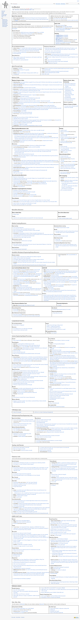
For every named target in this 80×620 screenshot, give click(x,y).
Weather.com (19, 72)
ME (60, 28)
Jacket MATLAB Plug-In (66, 183)
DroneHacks (50, 102)
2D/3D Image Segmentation (34, 345)
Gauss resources (58, 378)
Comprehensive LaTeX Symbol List (31, 57)
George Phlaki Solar (17, 486)
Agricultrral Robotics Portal (34, 108)
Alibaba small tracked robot (56, 530)
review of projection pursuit (18, 381)
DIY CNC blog (47, 284)
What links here (4, 19)
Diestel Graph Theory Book (32, 364)
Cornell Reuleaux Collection (27, 90)
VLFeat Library (63, 146)
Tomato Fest (18, 497)
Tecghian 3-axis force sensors (31, 201)
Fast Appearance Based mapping (29, 120)
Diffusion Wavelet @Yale (40, 400)
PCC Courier (19, 504)
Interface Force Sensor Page (43, 200)
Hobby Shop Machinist (30, 271)
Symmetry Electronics (22, 179)
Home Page (53, 332)
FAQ (26, 611)
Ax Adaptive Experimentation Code (61, 227)
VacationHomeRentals (63, 71)
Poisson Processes (57, 382)
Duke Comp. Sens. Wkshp (38, 372)
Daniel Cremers (16, 350)
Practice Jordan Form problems (46, 448)
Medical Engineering (37, 19)
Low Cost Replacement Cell (34, 462)
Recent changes (4, 14)
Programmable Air (64, 155)
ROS (14, 117)
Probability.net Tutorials (58, 375)
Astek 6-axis (15, 203)
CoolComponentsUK (26, 191)
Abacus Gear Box (64, 168)
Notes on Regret (53, 366)
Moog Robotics (21, 186)
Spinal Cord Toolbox (17, 423)
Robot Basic (63, 173)
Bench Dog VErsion (51, 155)
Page (11, 3)
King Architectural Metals (18, 467)
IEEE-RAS (67, 83)
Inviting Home (21, 473)
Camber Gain (29, 572)
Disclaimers (22, 617)
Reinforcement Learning (26, 240)
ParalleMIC (21, 89)
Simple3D (57, 277)
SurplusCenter (66, 165)
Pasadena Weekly (48, 72)
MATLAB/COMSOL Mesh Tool (18, 428)
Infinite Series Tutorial (54, 406)
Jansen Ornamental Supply (29, 467)
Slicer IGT (28, 423)
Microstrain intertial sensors (66, 142)
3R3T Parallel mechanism (37, 164)
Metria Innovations (64, 131)
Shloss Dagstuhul (16, 340)
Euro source (74, 556)
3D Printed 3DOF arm (19, 152)
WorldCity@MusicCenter (31, 511)
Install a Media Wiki (54, 608)
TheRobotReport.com (69, 90)
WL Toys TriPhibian (62, 559)
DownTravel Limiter (31, 575)
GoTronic (29, 182)
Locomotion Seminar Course (29, 87)
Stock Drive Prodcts (17, 314)
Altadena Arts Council (29, 510)
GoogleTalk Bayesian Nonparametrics (57, 364)
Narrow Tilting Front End (31, 559)
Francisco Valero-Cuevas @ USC (19, 425)
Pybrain (66, 363)
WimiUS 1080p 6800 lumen (46, 592)
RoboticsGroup (35, 137)
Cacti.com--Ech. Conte (22, 492)
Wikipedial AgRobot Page (18, 109)
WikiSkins (52, 609)
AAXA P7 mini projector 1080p (58, 587)
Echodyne (60, 567)
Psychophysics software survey (47, 597)
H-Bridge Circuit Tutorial (35, 178)
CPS (54, 55)
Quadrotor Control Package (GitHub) (57, 540)
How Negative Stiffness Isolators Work (20, 259)
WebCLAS (27, 48)
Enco (34, 276)
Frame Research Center (17, 397)
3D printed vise (21, 155)
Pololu (51, 137)
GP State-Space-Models (67, 26)
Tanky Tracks (60, 524)
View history (63, 3)
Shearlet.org (20, 393)
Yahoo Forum (30, 343)
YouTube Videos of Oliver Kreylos (24, 358)
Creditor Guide (59, 477)
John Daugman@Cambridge (58, 343)
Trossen (40, 137)
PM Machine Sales (59, 290)
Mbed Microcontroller (17, 196)
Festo (21, 99)
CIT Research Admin (60, 30)
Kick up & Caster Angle (33, 573)
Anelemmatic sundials (17, 483)
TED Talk (32, 99)
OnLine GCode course (64, 279)
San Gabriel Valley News (40, 503)
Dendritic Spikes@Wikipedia (42, 426)
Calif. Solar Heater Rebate (31, 482)
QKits (44, 181)
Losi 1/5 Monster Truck (35, 540)
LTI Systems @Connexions (45, 447)
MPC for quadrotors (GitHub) (71, 540)
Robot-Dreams (67, 91)
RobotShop (26, 133)
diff (13, 9)
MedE (57, 29)
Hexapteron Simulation (29, 170)
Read (54, 3)
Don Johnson (19, 380)
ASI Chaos (37, 549)
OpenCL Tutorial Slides (66, 187)
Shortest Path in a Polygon (18, 325)
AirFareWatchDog (59, 68)
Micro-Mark (31, 275)
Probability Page (53, 372)
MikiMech (30, 276)
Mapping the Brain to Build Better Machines (55, 432)
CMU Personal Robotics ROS (21, 117)
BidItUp (47, 297)
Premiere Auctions (61, 296)
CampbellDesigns (28, 295)
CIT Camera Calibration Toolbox (67, 147)
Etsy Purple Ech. (30, 492)
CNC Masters (38, 273)
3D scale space (37, 121)
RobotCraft (48, 181)
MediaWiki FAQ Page (54, 611)
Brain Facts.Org (39, 419)
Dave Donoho (19, 392)
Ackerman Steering (36, 572)
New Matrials (32, 48)
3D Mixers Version (21, 156)
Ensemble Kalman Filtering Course (19, 383)
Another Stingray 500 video (70, 550)
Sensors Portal (63, 135)
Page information (5, 25)
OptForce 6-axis (32, 203)
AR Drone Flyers (19, 103)
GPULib (70, 185)
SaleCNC (27, 283)
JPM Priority (73, 477)
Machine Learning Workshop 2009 (64, 358)
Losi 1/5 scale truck (28, 537)
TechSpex (22, 269)
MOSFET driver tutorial (45, 178)
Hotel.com (53, 68)
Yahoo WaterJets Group (29, 305)
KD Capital (51, 288)
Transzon (62, 299)
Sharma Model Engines (61, 581)
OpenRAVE (23, 122)
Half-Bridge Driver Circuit (25, 178)
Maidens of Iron (44, 467)
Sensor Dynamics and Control (67, 54)
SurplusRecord (56, 299)
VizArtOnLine (46, 277)
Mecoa (33, 140)
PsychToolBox (56, 597)
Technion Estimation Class (63, 395)
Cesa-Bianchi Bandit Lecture (60, 231)
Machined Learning (68, 347)
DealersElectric (18, 185)
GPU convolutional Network (66, 190)
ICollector (72, 299)
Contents (22, 611)
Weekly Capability (26, 578)
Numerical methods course (26, 450)
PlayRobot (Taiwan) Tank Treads (67, 166)
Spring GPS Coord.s (34, 513)
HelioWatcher (15, 485)
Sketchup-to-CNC (54, 275)
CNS (60, 29)
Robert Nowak (39, 380)
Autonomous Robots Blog (69, 98)
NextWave (38, 283)
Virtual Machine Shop (55, 279)
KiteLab (56, 120)
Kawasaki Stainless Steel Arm (20, 154)
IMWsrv (26, 281)
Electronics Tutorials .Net (18, 176)
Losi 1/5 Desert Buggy (26, 540)
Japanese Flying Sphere (24, 100)
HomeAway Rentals (54, 71)
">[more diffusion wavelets (30, 400)
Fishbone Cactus (36, 490)
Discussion (15, 3)
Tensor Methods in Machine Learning (61, 340)
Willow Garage (28, 82)
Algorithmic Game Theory (60, 244)
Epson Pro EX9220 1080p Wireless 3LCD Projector (62, 589)
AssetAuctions (50, 299)
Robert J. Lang (49, 326)
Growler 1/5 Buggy (16, 540)
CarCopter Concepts (60, 561)
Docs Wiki (25, 343)
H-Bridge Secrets (16, 178)
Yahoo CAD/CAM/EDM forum (52, 281)
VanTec (18, 182)
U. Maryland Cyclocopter (44, 100)
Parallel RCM (15, 171)
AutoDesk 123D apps (50, 269)
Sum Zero (17, 71)
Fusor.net (53, 481)
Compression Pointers (26, 373)
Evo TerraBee (62, 569)
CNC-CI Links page (59, 284)
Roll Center (26, 573)
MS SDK (38, 357)
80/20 (73, 254)
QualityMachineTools (57, 291)
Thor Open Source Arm (34, 151)
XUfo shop (32, 102)
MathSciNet (36, 49)
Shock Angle (41, 573)
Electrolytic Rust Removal (56, 469)
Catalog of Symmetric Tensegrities (55, 89)
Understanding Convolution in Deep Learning (30, 230)
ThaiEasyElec (42, 182)
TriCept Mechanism (17, 165)
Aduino (14, 194)
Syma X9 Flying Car (69, 561)
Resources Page (72, 281)
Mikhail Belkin (55, 367)
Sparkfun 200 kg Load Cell (18, 204)
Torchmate (21, 276)
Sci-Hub (21, 49)
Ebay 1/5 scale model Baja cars (19, 535)
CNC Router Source (21, 279)
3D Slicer (23, 423)
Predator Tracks (67, 524)
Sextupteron (37, 170)
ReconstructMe (27, 353)
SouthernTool (36, 269)
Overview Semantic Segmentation (35, 244)
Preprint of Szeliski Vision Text (27, 349)
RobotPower (29, 181)
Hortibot (31, 109)
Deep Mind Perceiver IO (17, 237)
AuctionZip (46, 300)
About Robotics (18, 617)
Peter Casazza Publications (29, 397)
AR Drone (37, 102)
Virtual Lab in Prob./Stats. (58, 373)
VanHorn (59, 295)
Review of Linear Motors (65, 157)
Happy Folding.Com (58, 325)
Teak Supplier (27, 473)
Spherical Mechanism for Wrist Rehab (20, 168)
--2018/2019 (62, 36)
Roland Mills (22, 272)
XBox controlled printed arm (45, 151)
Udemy (49, 451)
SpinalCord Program (52, 62)
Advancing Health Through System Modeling (58, 61)
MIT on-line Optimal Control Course (56, 391)
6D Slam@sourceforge (17, 120)
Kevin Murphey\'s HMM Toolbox (67, 352)
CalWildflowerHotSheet (20, 494)
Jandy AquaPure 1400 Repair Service (20, 462)
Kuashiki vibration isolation (30, 260)
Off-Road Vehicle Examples (18, 562)
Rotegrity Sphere (16, 93)
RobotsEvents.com (68, 89)
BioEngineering (44, 19)
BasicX (28, 193)
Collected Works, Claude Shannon (29, 380)
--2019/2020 (62, 35)
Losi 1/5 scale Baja (29, 535)
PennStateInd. (19, 287)
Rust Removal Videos (66, 469)
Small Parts (15, 315)
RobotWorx (21, 141)
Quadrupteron (43, 170)
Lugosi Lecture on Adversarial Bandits (66, 232)
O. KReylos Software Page (37, 358)
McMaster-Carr (21, 315)
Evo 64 (57, 569)
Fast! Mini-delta (37, 160)
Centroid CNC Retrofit (64, 466)
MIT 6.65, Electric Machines (37, 217)
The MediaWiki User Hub (18, 612)
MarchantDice (16, 283)
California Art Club (20, 510)
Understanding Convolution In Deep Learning (27, 233)
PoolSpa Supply (30, 464)
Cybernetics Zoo (36, 90)
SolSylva (21, 280)
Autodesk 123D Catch (35, 353)
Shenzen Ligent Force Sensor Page (30, 200)
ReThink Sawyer (30, 154)
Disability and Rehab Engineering (62, 55)
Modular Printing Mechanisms (25, 164)
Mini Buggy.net (16, 555)
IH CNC (14, 273)
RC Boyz (50, 140)
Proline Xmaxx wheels (26, 529)
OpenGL (52, 595)
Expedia (71, 68)
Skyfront (52, 541)
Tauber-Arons (69, 295)
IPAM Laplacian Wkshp (42, 364)
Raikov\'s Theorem (65, 382)
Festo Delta (22, 161)
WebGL (56, 595)
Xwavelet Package (29, 389)
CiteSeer (26, 49)
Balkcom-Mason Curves (36, 125)
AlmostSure (52, 379)
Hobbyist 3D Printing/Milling (57, 286)
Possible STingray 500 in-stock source (64, 547)
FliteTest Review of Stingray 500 (58, 550)
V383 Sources (68, 556)
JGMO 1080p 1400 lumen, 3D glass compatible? (22, 595)
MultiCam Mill (57, 272)
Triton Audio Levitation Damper (40, 262)
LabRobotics (72, 83)
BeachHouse (47, 71)
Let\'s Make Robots (68, 100)
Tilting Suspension (22, 560)
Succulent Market (21, 491)
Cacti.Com (23, 490)
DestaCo (15, 309)
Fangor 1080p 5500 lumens (46, 587)
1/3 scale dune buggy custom (18, 546)
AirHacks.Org (46, 105)
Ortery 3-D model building (18, 353)
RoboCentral (67, 95)
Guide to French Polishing (25, 475)
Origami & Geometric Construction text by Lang (55, 329)
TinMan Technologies (23, 285)
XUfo (28, 102)
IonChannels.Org (47, 419)
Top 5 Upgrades (22, 526)
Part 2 (30, 569)
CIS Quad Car (58, 562)
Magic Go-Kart (58, 533)
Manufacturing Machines (56, 54)
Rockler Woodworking (27, 287)
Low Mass (15, 568)
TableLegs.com (16, 470)
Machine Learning (56, 347)
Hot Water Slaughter (25, 513)
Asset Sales (62, 297)
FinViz (21, 69)
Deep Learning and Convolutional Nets (31, 234)
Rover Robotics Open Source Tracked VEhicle (59, 523)
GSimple (50, 272)
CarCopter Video (70, 559)
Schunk (42, 130)
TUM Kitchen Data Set (45, 82)
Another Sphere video (34, 100)
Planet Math (61, 406)
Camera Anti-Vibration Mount (39, 264)
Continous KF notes (53, 395)
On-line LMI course (53, 388)
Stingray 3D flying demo (56, 551)
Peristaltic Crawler (24, 96)
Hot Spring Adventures (43, 513)
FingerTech (40, 133)
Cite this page (4, 26)
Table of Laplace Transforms (18, 57)
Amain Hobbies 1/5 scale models (41, 534)
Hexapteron (22, 170)
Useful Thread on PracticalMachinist (58, 468)
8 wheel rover (15, 565)
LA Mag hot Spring (16, 513)
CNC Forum (57, 280)
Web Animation (61, 595)
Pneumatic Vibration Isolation (18, 260)
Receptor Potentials (51, 423)
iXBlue (27, 520)
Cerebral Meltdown (16, 284)
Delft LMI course (61, 388)
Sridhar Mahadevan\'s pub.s (18, 402)
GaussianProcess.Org (56, 350)
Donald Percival (26, 392)
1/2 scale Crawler (29, 546)
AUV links (23, 105)
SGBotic (20, 134)
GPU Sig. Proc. (65, 185)
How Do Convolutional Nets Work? (46, 234)
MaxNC (25, 276)
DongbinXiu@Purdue (65, 384)
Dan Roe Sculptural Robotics (25, 112)
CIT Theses (38, 48)
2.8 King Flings (57, 535)
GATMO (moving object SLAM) (27, 121)
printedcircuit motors (26, 217)
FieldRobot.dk (26, 109)
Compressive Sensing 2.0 (27, 372)
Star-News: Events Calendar (34, 504)
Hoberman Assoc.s (16, 90)
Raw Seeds (22, 82)
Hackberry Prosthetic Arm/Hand (53, 435)
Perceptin (65, 152)
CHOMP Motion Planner (32, 117)
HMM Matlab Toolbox (56, 352)
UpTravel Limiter (40, 575)
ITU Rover (66, 529)
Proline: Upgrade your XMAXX (32, 526)
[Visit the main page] (5, 4)
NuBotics (15, 183)
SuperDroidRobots (32, 134)
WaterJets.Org (20, 305)
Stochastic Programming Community (56, 393)
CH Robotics (63, 134)
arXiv (18, 49)
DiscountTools (18, 288)
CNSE (68, 29)
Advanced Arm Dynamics (41, 435)
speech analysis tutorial (29, 381)
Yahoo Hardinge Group (68, 462)
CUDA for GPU (69, 181)
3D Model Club (58, 276)
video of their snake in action (33, 130)
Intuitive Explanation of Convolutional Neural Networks (23, 235)
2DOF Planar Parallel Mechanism (27, 160)
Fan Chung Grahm (16, 365)
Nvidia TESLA (67, 177)
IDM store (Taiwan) (72, 137)
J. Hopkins (33, 94)
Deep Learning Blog (17, 230)
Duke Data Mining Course (60, 362)
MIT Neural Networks (59, 363)
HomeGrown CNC (50, 280)
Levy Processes (57, 383)
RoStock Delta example (46, 160)
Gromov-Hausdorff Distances (18, 352)
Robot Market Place (33, 133)
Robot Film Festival (68, 107)
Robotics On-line (68, 85)
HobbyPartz (45, 140)
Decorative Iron (37, 467)
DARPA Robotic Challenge (26, 33)
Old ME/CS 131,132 (59, 42)
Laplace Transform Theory (55, 396)
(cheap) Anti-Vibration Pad (18, 264)
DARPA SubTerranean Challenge (27, 32)
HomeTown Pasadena (17, 500)
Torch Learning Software (17, 227)
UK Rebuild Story (72, 464)
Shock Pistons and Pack (22, 575)
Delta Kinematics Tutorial (34, 163)
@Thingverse (22, 485)
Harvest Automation (44, 108)
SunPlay (24, 464)
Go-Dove (57, 297)
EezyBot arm (30, 147)
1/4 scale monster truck (29, 534)
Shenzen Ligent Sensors (17, 200)
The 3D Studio (68, 277)
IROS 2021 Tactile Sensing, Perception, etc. (68, 48)
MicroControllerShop (17, 191)
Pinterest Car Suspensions (30, 562)
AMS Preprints (22, 50)
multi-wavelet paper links (35, 388)
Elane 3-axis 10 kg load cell (51, 201)
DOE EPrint (31, 49)
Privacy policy (13, 617)
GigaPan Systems (64, 138)
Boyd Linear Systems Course (18, 448)
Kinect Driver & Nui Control (24, 359)
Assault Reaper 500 (56, 553)
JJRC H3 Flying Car (65, 562)
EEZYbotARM (36, 147)
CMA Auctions (53, 296)
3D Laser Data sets (36, 82)
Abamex (48, 296)
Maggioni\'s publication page (18, 400)
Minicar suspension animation (23, 568)
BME (59, 59)
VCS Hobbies (17, 136)
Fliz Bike (53, 485)
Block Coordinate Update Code (65, 218)
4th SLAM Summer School (28, 84)
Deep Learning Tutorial (17, 231)
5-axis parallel (16, 164)
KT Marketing (36, 275)
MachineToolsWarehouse (30, 272)
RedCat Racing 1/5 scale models (39, 537)
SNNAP (22, 436)
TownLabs (25, 273)
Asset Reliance (68, 297)
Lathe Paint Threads (70, 468)
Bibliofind (23, 52)
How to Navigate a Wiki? (17, 608)
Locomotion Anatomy (40, 440)
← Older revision (16, 9)
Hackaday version (37, 155)
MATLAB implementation (22, 345)
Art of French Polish (35, 475)
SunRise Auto (63, 141)
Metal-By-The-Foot (65, 309)
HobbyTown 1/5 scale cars (18, 537)
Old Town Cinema (40, 500)
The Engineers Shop (21, 289)
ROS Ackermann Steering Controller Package (21, 533)
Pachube (30, 196)
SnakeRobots (52, 106)
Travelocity (44, 69)
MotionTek (15, 295)
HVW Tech (55, 137)
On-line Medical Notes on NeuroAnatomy (59, 429)
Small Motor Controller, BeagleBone (20, 190)
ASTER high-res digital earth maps (19, 124)
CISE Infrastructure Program (65, 56)
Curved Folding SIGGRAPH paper (53, 327)
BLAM (55, 573)
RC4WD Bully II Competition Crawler (24, 544)
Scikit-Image (43, 595)
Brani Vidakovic (33, 392)
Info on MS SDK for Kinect (31, 357)
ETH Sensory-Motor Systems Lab (27, 421)
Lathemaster (15, 271)
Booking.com (47, 68)
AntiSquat (15, 575)
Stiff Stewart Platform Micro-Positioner (33, 167)
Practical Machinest (71, 280)
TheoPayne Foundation (30, 494)
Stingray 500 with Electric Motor (63, 546)
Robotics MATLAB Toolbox (41, 120)
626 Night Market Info (32, 500)
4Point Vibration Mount (28, 264)
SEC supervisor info (66, 477)
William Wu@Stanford (22, 379)
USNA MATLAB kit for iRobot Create (20, 118)
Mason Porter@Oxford (54, 403)
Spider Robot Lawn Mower (23, 108)
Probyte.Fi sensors (64, 137)
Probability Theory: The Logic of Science (57, 376)
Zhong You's (42, 89)
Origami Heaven (50, 325)
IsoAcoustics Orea (29, 262)
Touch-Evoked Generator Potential (63, 423)
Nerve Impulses (73, 423)
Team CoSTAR (40, 32)
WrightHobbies (45, 137)
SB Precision (50, 287)
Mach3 (47, 271)
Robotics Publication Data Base (32, 50)
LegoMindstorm (40, 134)
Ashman (64, 295)
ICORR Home (67, 87)
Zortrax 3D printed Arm (19, 148)
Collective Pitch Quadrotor (65, 553)
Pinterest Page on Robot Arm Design (58, 474)
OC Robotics (24, 130)
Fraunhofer (66, 567)
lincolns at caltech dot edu (72, 20)
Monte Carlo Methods (68, 373)
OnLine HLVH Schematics (63, 464)
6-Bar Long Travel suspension (19, 563)
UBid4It (72, 296)
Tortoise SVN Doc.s (20, 58)
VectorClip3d (52, 277)
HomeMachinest (64, 280)
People (3, 13)
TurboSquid (75, 277)
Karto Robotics (63, 172)
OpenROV (51, 105)
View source (58, 3)
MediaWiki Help (16, 609)
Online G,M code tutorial (54, 271)
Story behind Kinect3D (41, 359)
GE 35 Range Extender (62, 543)
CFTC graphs (25, 69)
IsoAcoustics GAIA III (21, 262)
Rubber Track (53, 532)
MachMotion (34, 295)
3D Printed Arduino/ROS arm (23, 151)
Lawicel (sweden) (35, 182)
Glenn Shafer (61, 367)
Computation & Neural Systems (26, 19)
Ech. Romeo (46, 492)
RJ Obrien (62, 478)
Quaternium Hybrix (63, 538)
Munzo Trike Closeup (31, 560)
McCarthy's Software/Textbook (30, 89)
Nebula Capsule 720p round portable (20, 591)
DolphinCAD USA (70, 271)
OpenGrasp (29, 122)
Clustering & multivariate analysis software (26, 376)
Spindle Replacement (62, 465)
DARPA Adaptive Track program (57, 529)
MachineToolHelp (47, 283)
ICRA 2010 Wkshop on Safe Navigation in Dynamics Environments (46, 84)
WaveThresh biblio (21, 389)
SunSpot (32, 191)
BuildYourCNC (16, 281)
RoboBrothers (23, 136)
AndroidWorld (15, 112)
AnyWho (19, 68)
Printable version (5, 23)
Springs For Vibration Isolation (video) (36, 259)
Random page (4, 15)
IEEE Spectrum (26, 99)
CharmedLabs (19, 194)
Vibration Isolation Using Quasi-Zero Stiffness (21, 256)
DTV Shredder (31, 549)
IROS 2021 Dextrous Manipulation (51, 49)
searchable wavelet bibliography (24, 388)
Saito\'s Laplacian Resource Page (19, 364)
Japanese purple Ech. (39, 492)
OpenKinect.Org (33, 359)
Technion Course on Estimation (55, 392)
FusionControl (32, 194)
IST (65, 29)
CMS (63, 28)
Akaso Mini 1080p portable (18, 589)
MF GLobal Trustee (55, 478)
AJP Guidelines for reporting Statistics (20, 59)
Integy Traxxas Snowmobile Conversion (66, 526)
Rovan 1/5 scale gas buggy (39, 535)
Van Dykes (15, 473)
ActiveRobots (25, 134)
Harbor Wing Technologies (31, 105)
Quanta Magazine (16, 53)
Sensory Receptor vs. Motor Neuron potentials (45, 425)
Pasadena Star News (22, 503)
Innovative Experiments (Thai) (32, 136)
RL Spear (55, 295)
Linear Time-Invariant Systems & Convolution (59, 447)
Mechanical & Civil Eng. (29, 17)
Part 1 (27, 569)
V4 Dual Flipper (58, 521)
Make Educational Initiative (45, 450)
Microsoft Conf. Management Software (52, 52)
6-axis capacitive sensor (23, 203)
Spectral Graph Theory (33, 367)
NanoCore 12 (28, 183)
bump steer (20, 573)
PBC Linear (69, 254)
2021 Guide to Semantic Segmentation (20, 244)
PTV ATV (52, 533)
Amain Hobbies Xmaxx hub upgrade (35, 528)
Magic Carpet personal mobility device (20, 549)
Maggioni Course (16, 367)
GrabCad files (44, 155)
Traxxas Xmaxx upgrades (23, 528)
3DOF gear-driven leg (17, 172)
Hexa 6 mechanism (24, 163)
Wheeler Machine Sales (50, 290)
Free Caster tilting (22, 559)
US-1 (57, 538)
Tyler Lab (15, 430)
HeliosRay (15, 482)
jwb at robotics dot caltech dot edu (59, 18)
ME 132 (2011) (67, 42)
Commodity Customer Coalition (71, 478)
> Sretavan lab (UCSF (28, 419)
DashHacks (22, 357)
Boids (38, 441)
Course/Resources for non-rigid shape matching (22, 328)
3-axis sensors (22, 201)
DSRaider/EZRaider (17, 554)
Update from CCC (57, 480)
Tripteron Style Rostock (29, 161)
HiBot (21, 131)
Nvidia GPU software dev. (69, 180)
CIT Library (22, 48)
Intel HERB (23, 110)
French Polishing (16, 475)
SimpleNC (72, 272)
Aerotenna (56, 567)
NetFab (56, 269)
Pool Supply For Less (17, 464)
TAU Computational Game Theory (65, 245)
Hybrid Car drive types (17, 217)
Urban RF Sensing (16, 412)
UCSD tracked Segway (70, 533)
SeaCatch (15, 310)
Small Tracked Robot (66, 530)
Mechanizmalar (16, 145)
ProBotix (33, 280)
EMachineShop (16, 292)
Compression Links (35, 373)
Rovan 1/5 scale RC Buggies (18, 534)
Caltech (57, 28)
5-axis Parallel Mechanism (47, 161)
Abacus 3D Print (71, 168)
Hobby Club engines (54, 583)
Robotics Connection (18, 137)
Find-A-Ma (15, 269)
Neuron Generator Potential (42, 423)
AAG (44, 295)
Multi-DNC (61, 273)
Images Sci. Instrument (44, 136)
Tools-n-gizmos (25, 288)
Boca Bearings (36, 315)
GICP (52, 573)
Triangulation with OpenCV (66, 150)
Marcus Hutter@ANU (69, 367)
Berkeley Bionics (38, 106)
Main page (3, 11)
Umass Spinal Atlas (47, 430)
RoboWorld (15, 134)
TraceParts (53, 276)
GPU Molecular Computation (67, 188)
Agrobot (58, 108)
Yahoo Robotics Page (69, 94)
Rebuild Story (54, 465)
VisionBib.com (32, 346)
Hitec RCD (22, 140)
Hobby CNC (15, 276)
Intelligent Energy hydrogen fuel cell (61, 541)
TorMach (21, 275)
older (75, 39)
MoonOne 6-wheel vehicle (35, 565)
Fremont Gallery (34, 507)
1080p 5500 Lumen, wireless (46, 589)
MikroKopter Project (22, 102)
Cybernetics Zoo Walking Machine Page (37, 145)
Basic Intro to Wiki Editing (28, 608)
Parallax (14, 193)
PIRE (48, 61)
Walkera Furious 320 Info (59, 544)
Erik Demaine (56, 326)
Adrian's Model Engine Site (72, 581)
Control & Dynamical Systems (40, 17)
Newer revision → (29, 9)
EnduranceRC (27, 140)
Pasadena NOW (55, 72)
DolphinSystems (63, 271)
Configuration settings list (63, 608)
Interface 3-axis (41, 201)
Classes (3, 12)
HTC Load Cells (27, 204)
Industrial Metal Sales (57, 309)
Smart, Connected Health (52, 59)
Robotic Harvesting (52, 108)
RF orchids (24, 495)
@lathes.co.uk (60, 462)
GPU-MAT (74, 185)
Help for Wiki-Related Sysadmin (56, 612)
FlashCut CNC (16, 275)
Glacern (38, 288)
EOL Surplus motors (64, 164)
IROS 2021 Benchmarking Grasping (52, 48)
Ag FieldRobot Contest (39, 109)
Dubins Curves (22, 125)
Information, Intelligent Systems (53, 56)
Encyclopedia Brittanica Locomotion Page (53, 440)
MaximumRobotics (42, 183)
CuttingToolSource (32, 288)
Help (2, 16)
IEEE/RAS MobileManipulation (24, 94)
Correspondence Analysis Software (26, 377)
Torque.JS (57, 239)
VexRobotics (54, 133)
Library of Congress (17, 52)
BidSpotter (52, 297)
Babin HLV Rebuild (72, 466)
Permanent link (4, 24)
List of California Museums (18, 506)
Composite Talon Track (61, 532)
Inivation (15, 523)
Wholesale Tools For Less (31, 289)
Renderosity (62, 277)
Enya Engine (53, 581)
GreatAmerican (49, 295)
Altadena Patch (25, 504)
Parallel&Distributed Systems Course (56, 398)
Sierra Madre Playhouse (21, 511)
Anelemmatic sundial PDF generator (29, 483)
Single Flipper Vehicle (65, 520)
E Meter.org (15, 214)
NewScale (71, 164)
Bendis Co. (68, 296)
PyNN (19, 436)
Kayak (48, 69)
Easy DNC (56, 273)
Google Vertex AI (27, 237)
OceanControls (16, 181)
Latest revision (22, 9)
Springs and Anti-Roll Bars (37, 569)
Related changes (5, 20)
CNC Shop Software (65, 272)
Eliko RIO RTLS (56, 568)
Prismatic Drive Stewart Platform (47, 167)
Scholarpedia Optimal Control (69, 391)
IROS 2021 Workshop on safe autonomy (66, 49)
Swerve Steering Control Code (25, 113)
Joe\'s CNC (22, 281)
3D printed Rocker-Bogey (24, 565)
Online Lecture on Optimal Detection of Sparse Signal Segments (25, 370)
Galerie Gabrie (27, 507)
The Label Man (16, 478)
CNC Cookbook (61, 281)
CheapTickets (65, 68)
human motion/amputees (18, 419)
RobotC (67, 173)
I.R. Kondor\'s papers (25, 365)
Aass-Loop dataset (53, 82)
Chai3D (49, 120)
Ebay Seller (42, 462)
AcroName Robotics (27, 137)
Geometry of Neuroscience (42, 421)
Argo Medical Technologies (20, 106)
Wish (16, 492)
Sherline (25, 275)
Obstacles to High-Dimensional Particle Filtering (22, 384)
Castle (62, 161)
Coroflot (63, 533)
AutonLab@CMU (72, 363)
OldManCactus (29, 490)
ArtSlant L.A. (21, 507)
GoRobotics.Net (68, 93)
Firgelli (73, 161)
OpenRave (15, 122)
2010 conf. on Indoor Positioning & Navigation (43, 412)
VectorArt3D (74, 276)
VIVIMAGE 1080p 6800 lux (58, 592)
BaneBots (72, 165)
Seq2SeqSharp (58, 240)
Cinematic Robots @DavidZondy (71, 106)
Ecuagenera (19, 495)
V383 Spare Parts (61, 556)
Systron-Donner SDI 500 (20, 520)
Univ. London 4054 (23, 346)
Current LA (25, 500)
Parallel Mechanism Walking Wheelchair (50, 164)
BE (62, 29)
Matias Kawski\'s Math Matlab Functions (20, 447)
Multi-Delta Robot (38, 161)
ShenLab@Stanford (40, 422)
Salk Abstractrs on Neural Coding (19, 433)
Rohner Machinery (67, 290)
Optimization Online (68, 393)
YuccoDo (18, 490)
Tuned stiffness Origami (35, 256)
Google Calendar (60, 25)
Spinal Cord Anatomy (56, 430)
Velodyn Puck (63, 130)
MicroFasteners (30, 315)
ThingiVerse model (28, 155)
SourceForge (19, 343)
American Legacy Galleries (43, 507)
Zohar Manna (52, 399)
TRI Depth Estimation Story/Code (19, 249)
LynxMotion (49, 133)
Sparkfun (15, 179)
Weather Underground (27, 72)
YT (13, 71)
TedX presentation (45, 106)
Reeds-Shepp (28, 125)
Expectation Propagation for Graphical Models (60, 351)
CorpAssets (67, 299)
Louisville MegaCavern (17, 578)
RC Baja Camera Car (17, 542)
